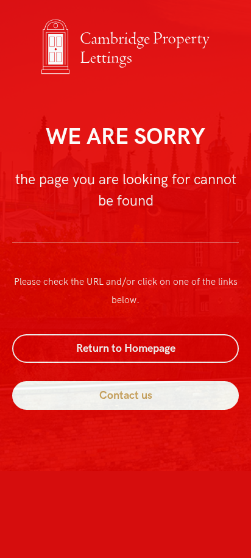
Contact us (125, 395)
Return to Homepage (125, 348)
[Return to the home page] (125, 75)
